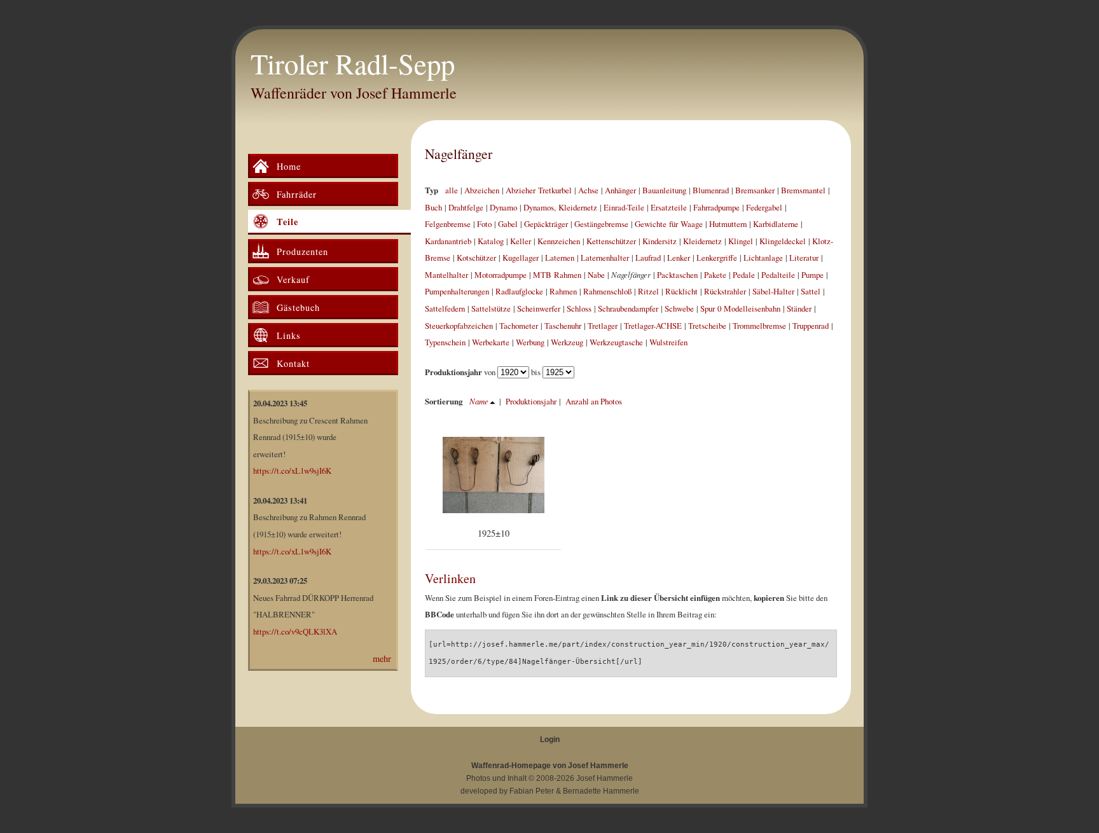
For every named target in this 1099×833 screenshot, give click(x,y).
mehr (382, 658)
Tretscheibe (707, 325)
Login (550, 739)
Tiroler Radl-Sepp (353, 64)
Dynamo (503, 207)
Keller (520, 241)
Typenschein (445, 342)
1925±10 (493, 533)
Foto (484, 224)
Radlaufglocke (519, 291)
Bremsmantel (803, 190)
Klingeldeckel (782, 241)
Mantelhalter (446, 274)
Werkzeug (567, 342)
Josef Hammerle (604, 778)
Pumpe (812, 274)
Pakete (715, 274)
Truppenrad (810, 325)
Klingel (740, 241)
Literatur (804, 257)
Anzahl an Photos (593, 401)
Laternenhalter (605, 257)
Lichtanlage (763, 257)
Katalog (491, 241)
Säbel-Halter (773, 291)
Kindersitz (659, 241)
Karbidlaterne (775, 224)
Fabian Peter (531, 791)
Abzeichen (481, 190)
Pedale (744, 274)
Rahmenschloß (607, 291)
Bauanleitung (664, 190)
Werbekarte (490, 342)
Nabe (596, 274)
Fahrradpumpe (716, 207)
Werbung (530, 342)
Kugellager (520, 257)
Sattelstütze (491, 308)
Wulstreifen (668, 342)
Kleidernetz (702, 241)
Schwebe (679, 308)
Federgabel (764, 207)
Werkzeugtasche (616, 342)
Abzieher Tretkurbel (539, 190)
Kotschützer (476, 257)
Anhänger (620, 190)
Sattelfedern (445, 308)
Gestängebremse (601, 224)
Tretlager (603, 325)
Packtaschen (677, 274)
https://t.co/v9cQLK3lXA (295, 631)
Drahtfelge (465, 207)
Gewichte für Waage (669, 224)
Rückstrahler (725, 291)
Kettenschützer (611, 241)
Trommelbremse (759, 325)
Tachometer (518, 325)
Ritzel (648, 291)
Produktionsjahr (531, 401)
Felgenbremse (448, 224)
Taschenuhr (562, 325)
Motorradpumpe (500, 274)
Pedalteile (778, 274)
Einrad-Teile (624, 207)
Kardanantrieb (448, 241)
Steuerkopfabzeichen (459, 325)
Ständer (799, 308)
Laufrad (648, 257)
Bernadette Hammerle (601, 791)
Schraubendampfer (628, 308)
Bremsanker (755, 190)
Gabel (508, 224)
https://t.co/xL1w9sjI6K (292, 470)
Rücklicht (681, 291)
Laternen (559, 257)
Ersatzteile (669, 207)
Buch (433, 207)
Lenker (678, 257)
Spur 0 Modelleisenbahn (740, 308)
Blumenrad (711, 190)
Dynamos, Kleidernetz (560, 207)
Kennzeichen (558, 241)
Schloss (579, 308)
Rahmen (563, 291)
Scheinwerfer (538, 308)
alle (451, 190)
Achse (588, 190)
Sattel (810, 291)
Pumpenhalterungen (457, 291)
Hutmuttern (728, 224)
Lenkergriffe (716, 257)
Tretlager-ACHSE (653, 325)
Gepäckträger (546, 224)
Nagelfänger (458, 153)
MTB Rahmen (557, 274)
